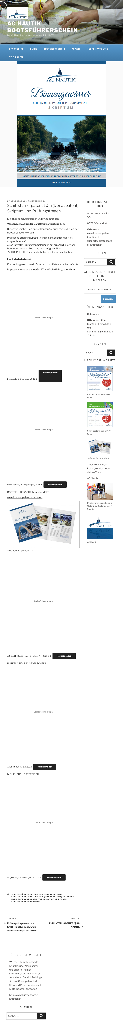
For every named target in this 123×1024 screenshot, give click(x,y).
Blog (33, 49)
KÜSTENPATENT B (54, 49)
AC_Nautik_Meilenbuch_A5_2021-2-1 (24, 877)
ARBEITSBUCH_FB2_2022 (19, 767)
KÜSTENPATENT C (97, 49)
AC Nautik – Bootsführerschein (42, 27)
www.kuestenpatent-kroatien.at (24, 497)
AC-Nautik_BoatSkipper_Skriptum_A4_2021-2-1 (29, 656)
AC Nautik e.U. (36, 201)
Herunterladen (50, 372)
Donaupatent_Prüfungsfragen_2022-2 (24, 485)
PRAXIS (76, 49)
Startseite (16, 49)
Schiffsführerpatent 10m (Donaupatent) (36, 894)
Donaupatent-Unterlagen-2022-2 (22, 379)
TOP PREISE (16, 57)
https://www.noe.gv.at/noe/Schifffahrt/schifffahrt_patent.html (41, 269)
